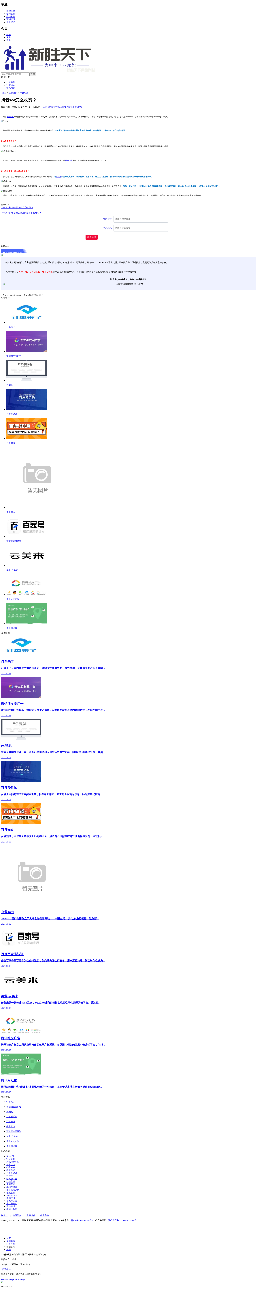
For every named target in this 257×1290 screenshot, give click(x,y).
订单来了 (10, 327)
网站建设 (10, 1206)
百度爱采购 (11, 414)
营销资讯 (10, 19)
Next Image (20, 1279)
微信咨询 (10, 1247)
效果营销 (10, 1193)
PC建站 (9, 385)
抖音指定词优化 (75, 107)
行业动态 (10, 85)
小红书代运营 (12, 1190)
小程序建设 (11, 1187)
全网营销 (10, 14)
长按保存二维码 (8, 1259)
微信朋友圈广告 (13, 356)
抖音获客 (55, 107)
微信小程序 (11, 1209)
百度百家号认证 (13, 541)
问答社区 (10, 1244)
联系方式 (107, 228)
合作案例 (10, 16)
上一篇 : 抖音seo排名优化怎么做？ (17, 207)
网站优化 (10, 1156)
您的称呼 (107, 218)
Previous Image (7, 1279)
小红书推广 (11, 1203)
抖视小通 (69, 161)
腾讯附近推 (11, 628)
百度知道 (10, 443)
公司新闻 (10, 82)
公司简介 (17, 1215)
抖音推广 (47, 107)
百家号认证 (11, 1201)
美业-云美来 (12, 570)
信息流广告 (11, 1179)
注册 (8, 37)
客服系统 (10, 1170)
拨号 (8, 1249)
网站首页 (10, 11)
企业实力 (10, 512)
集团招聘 (31, 1215)
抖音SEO (64, 107)
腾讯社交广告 (12, 599)
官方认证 (10, 1164)
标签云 (4, 1215)
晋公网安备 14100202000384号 (122, 1220)
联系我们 (44, 1215)
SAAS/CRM (11, 1195)
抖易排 (58, 177)
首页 (4, 93)
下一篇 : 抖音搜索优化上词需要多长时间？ (21, 213)
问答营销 (10, 1181)
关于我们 (10, 22)
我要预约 (91, 237)
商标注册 (10, 1198)
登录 (8, 34)
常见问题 (10, 88)
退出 (8, 40)
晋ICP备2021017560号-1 (82, 1220)
